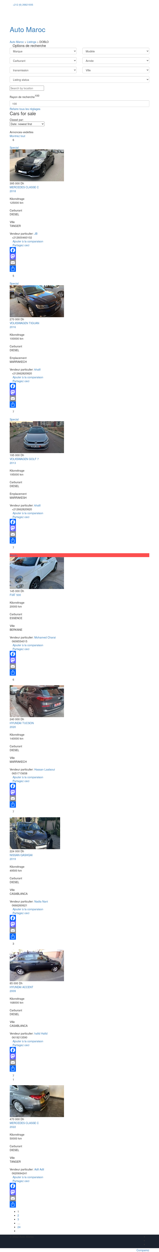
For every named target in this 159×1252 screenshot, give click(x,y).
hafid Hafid (41, 1033)
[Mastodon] (79, 256)
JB (35, 233)
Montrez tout (17, 136)
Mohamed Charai (45, 637)
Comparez (143, 1250)
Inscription (35, 15)
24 (19, 1227)
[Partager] (79, 269)
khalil (37, 369)
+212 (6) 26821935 (23, 4)
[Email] (79, 262)
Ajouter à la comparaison (27, 241)
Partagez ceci (20, 245)
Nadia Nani (41, 901)
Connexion (18, 15)
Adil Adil (39, 1169)
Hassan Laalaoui (44, 769)
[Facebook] (79, 250)
